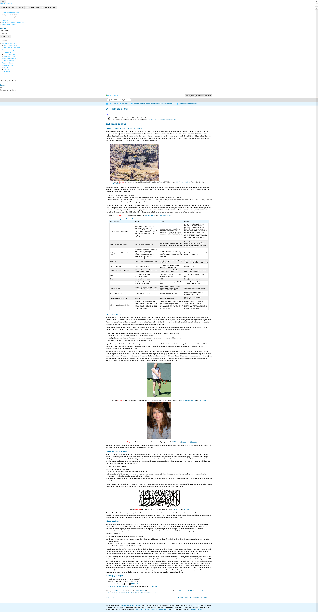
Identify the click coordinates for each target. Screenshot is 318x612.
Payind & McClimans (165, 215)
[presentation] (122, 182)
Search (109, 99)
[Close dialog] (1, 87)
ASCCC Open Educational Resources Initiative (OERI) (163, 119)
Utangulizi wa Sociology (116, 584)
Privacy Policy (139, 609)
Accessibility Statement (163, 609)
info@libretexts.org (196, 609)
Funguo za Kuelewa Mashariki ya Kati (120, 586)
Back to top (109, 597)
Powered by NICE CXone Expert (132, 605)
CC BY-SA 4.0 (180, 182)
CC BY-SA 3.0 (176, 442)
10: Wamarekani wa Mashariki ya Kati (190, 103)
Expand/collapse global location (211, 103)
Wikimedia (116, 183)
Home (114, 103)
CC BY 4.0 (134, 584)
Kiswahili (125, 103)
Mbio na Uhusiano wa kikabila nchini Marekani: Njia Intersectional (153, 103)
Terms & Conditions (149, 609)
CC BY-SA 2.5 (184, 400)
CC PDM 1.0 (175, 509)
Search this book (5, 30)
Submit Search (5, 36)
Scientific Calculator (9, 56)
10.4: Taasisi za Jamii (120, 591)
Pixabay (186, 509)
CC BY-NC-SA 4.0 (141, 591)
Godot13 (187, 182)
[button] (7, 69)
